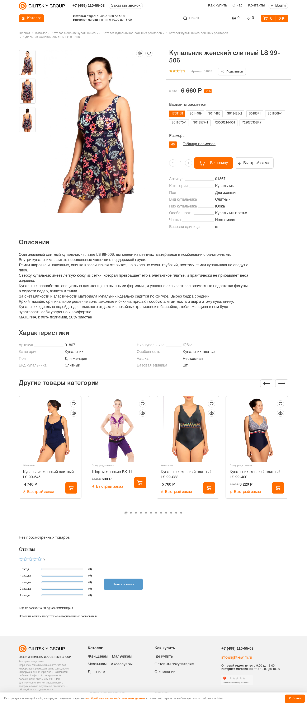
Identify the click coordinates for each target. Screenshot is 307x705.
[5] (183, 71)
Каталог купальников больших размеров (132, 33)
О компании (165, 672)
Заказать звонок (125, 6)
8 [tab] (161, 512)
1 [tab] (126, 512)
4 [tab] (141, 512)
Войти (280, 6)
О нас (237, 5)
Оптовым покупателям (174, 664)
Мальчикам (122, 656)
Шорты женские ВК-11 (112, 472)
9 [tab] (166, 512)
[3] (177, 71)
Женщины (29, 465)
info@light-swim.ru (236, 657)
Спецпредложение (103, 465)
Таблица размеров (199, 144)
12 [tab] (181, 512)
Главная (24, 33)
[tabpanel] (50, 452)
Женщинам (98, 656)
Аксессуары (122, 664)
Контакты (256, 5)
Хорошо (295, 698)
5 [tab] (146, 512)
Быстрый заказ (256, 163)
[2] (174, 71)
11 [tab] (176, 512)
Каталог (34, 18)
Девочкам (96, 672)
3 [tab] (136, 512)
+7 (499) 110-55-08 (88, 5)
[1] (171, 71)
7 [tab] (156, 512)
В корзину (219, 163)
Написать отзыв (123, 584)
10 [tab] (171, 512)
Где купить (164, 656)
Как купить (217, 5)
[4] (180, 71)
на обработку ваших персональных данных (115, 698)
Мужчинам (97, 664)
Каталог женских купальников (74, 33)
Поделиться (234, 71)
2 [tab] (131, 512)
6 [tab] (151, 512)
